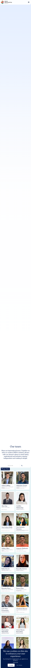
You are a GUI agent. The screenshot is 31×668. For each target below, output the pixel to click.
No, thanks (19, 665)
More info (15, 662)
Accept (11, 665)
